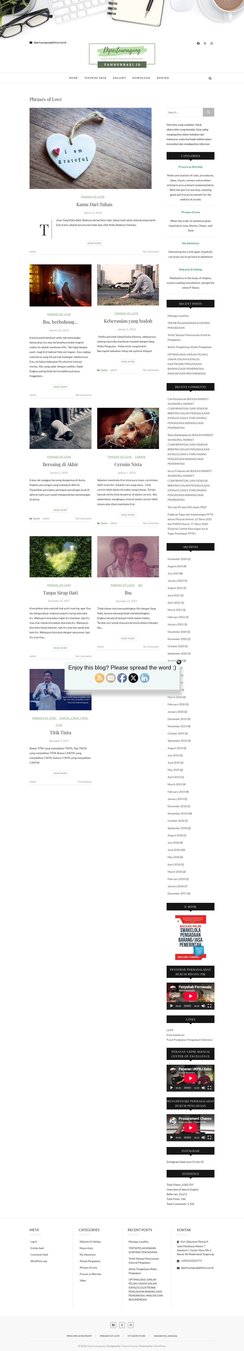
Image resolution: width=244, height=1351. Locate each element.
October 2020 (176, 646)
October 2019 (176, 733)
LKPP (170, 1030)
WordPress (160, 1346)
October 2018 (176, 820)
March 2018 (175, 871)
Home (73, 77)
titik (59, 725)
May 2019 (173, 769)
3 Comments (84, 781)
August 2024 (175, 566)
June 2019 (174, 762)
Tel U (170, 507)
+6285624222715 (191, 1260)
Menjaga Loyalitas (178, 315)
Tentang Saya (95, 77)
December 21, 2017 (126, 601)
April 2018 (174, 864)
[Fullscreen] (209, 1006)
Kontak (163, 77)
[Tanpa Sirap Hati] (61, 556)
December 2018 (177, 806)
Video (83, 1280)
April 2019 (174, 777)
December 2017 (177, 893)
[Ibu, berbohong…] (61, 285)
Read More (94, 243)
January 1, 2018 (127, 329)
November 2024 (177, 559)
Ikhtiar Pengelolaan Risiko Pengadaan (190, 347)
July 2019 (173, 755)
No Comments (151, 251)
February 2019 (176, 791)
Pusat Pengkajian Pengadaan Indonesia (189, 1039)
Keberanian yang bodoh (128, 321)
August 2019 (175, 748)
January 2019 (176, 799)
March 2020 (175, 697)
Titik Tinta (60, 732)
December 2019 (177, 719)
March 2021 (175, 609)
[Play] (171, 1006)
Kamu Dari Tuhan (94, 204)
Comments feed (39, 1254)
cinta (75, 718)
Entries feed (37, 1248)
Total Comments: (177, 1203)
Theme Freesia (130, 1346)
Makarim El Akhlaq (90, 1241)
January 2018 (176, 886)
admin (33, 251)
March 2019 (175, 784)
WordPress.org (38, 1261)
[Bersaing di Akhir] (61, 428)
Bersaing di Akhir (60, 464)
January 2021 (176, 624)
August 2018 (175, 835)
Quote (104, 370)
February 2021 (176, 617)
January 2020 (176, 711)
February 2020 (176, 704)
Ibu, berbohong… (60, 322)
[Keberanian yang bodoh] (128, 285)
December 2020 (177, 631)
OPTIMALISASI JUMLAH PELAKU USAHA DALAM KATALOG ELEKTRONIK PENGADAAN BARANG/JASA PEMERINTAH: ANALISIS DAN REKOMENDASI (188, 364)
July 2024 (173, 573)
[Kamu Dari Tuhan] (94, 148)
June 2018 (174, 849)
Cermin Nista (128, 464)
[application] (190, 996)
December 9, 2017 (59, 740)
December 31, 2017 (59, 600)
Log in (33, 1241)
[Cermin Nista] (128, 428)
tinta (84, 718)
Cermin (140, 456)
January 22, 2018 (59, 330)
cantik (64, 718)
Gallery (119, 77)
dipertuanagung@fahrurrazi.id (49, 42)
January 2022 (176, 580)
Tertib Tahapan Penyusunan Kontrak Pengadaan (144, 1260)
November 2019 (177, 726)
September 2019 (177, 740)
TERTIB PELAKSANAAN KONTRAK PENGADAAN (143, 1250)
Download (141, 77)
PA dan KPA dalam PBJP (192, 507)
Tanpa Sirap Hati (60, 593)
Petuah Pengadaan (90, 1261)
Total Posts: (174, 1199)
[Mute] (203, 1006)
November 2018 (177, 813)
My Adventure (88, 1254)
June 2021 (174, 595)
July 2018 (173, 842)
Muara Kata (86, 1248)
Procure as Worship (90, 1274)
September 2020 (177, 653)
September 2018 (177, 828)
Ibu (140, 585)
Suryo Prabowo (177, 471)
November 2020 (177, 639)
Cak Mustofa (175, 399)
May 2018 (173, 857)
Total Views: (174, 1184)
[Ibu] (128, 556)
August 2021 (175, 588)
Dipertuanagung (46, 76)
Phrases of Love (93, 196)
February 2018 (176, 879)
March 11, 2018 (93, 212)
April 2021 (174, 602)
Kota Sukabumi (176, 1035)
